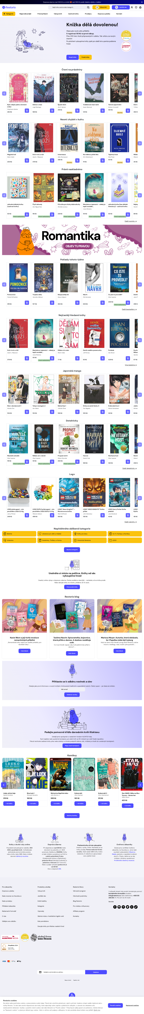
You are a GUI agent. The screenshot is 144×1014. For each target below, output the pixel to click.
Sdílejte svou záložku (9, 921)
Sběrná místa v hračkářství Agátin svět (51, 916)
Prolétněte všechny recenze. (124, 860)
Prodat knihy (85, 57)
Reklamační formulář (9, 911)
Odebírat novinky (72, 695)
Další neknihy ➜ (131, 522)
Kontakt (119, 14)
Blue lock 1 (30, 793)
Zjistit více (97, 1010)
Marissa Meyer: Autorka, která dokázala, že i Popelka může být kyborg (119, 638)
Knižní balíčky (42, 901)
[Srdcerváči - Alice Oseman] (84, 774)
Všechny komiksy (72, 815)
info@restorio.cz (115, 896)
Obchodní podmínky (80, 896)
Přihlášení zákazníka (8, 906)
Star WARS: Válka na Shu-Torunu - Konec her (131, 794)
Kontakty (76, 916)
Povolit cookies (115, 1005)
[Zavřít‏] (142, 2)
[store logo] (9, 7)
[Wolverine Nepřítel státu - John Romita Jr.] (60, 774)
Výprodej (41, 911)
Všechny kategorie (72, 549)
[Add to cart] (27, 111)
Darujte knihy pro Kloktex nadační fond (51, 926)
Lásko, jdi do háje (9, 793)
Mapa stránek (68, 980)
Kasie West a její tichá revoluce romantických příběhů (24, 638)
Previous (3, 785)
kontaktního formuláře (117, 893)
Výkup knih (58, 14)
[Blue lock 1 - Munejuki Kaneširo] (37, 774)
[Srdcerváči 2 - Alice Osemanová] (108, 774)
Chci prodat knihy (72, 587)
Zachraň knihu (73, 14)
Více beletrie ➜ (131, 365)
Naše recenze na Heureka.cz (11, 896)
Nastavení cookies (132, 1005)
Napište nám (76, 980)
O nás (4, 916)
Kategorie (9, 14)
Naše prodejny (7, 901)
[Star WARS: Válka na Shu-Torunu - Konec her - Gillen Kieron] (131, 774)
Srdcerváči (78, 793)
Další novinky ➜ (131, 221)
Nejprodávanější (25, 14)
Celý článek (24, 651)
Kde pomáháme (43, 921)
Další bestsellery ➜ (129, 309)
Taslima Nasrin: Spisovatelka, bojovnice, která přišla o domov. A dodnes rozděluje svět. (72, 640)
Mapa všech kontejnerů (72, 746)
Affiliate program (79, 911)
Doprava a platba (104, 14)
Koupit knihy (72, 57)
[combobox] (69, 7)
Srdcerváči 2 (102, 793)
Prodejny (88, 14)
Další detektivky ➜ (129, 468)
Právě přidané (43, 14)
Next (140, 785)
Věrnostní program (79, 891)
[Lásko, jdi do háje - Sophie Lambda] (13, 774)
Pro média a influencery (81, 906)
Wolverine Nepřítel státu (59, 793)
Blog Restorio (77, 901)
